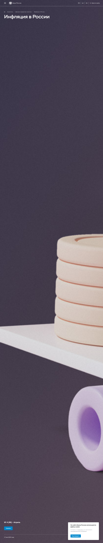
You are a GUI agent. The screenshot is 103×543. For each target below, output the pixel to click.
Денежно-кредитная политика (24, 11)
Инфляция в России (39, 11)
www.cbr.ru (80, 529)
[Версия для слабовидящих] (83, 3)
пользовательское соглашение (79, 531)
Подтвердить (76, 536)
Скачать (8, 528)
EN (86, 3)
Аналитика (10, 11)
